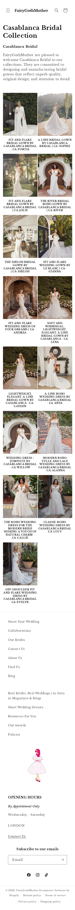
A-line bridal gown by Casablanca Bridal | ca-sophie (55, 143)
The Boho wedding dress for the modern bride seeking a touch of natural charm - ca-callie (20, 530)
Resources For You (22, 716)
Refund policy (32, 895)
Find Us (14, 667)
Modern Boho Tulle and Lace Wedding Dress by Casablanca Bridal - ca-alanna (54, 464)
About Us (15, 658)
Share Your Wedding (23, 621)
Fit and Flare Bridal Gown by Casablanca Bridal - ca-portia (20, 144)
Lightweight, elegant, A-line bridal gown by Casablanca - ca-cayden (20, 400)
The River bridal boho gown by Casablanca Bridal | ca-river (54, 206)
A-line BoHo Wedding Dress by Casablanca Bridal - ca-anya (54, 398)
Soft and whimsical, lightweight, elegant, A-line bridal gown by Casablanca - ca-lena (55, 333)
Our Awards (17, 725)
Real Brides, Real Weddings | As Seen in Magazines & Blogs (36, 695)
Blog (11, 676)
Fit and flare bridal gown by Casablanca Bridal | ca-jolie (20, 206)
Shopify (14, 895)
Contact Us (16, 649)
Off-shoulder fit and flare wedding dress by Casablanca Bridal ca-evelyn (20, 595)
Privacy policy (27, 901)
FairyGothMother (27, 890)
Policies (14, 734)
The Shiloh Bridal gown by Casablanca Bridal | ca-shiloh (20, 266)
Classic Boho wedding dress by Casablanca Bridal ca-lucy (54, 527)
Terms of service (55, 895)
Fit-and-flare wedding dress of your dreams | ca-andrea (20, 328)
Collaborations (19, 630)
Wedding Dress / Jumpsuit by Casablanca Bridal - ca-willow (20, 462)
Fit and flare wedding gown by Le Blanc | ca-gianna (54, 266)
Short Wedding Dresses (25, 707)
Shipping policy (50, 901)
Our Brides (16, 640)
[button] (8, 10)
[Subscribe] (62, 859)
